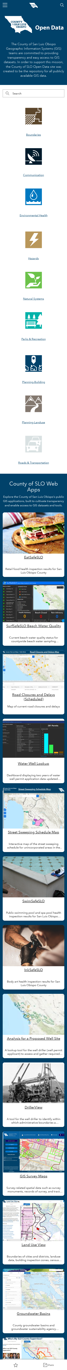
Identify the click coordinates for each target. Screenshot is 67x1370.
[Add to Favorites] (16, 1365)
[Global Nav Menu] (5, 5)
